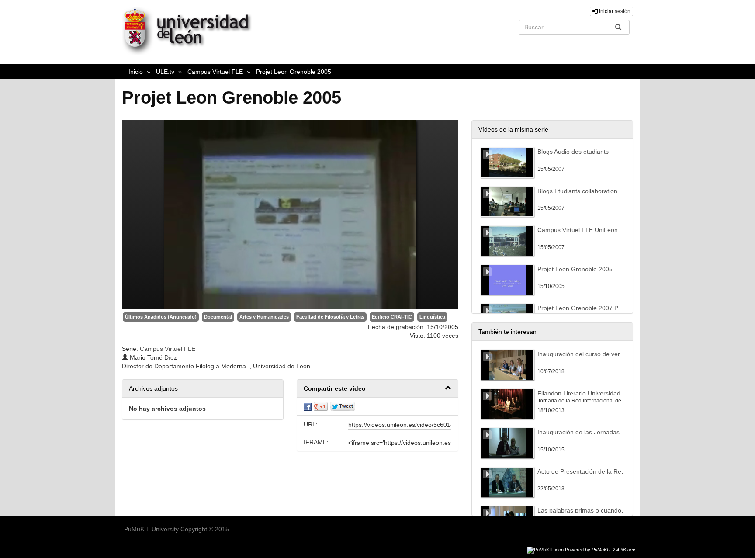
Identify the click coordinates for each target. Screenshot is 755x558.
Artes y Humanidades (264, 316)
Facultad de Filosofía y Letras (330, 316)
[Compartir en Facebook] (308, 406)
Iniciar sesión (614, 11)
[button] (377, 389)
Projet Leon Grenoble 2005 (293, 71)
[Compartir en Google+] (320, 406)
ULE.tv (165, 71)
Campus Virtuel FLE (215, 71)
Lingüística (432, 316)
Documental (218, 316)
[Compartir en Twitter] (342, 406)
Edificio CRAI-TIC (392, 316)
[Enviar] (618, 27)
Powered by (600, 549)
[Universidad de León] (191, 53)
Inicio (135, 71)
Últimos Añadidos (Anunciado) (161, 316)
